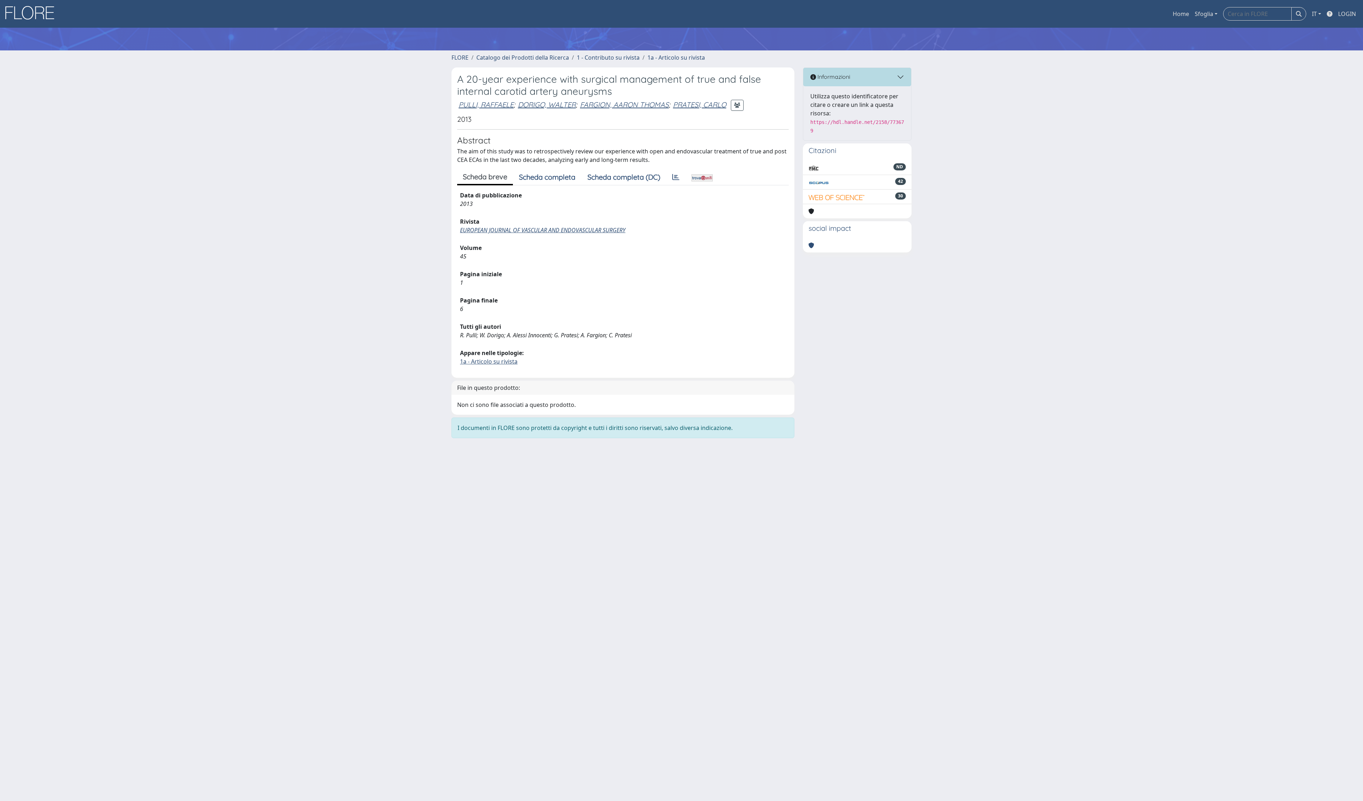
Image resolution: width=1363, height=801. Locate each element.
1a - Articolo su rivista (676, 57)
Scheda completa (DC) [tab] (623, 177)
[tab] (675, 177)
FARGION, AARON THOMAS (624, 104)
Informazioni (833, 76)
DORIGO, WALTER (547, 104)
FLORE (460, 57)
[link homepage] (32, 13)
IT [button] (1314, 14)
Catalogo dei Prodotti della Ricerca (522, 57)
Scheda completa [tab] (547, 177)
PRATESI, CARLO (699, 104)
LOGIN (1347, 14)
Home (1181, 14)
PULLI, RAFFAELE (486, 104)
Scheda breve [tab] (485, 176)
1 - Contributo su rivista (608, 57)
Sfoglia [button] (1204, 14)
